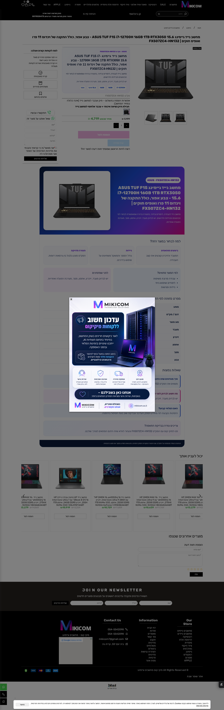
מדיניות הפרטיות (202, 706)
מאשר (22, 705)
